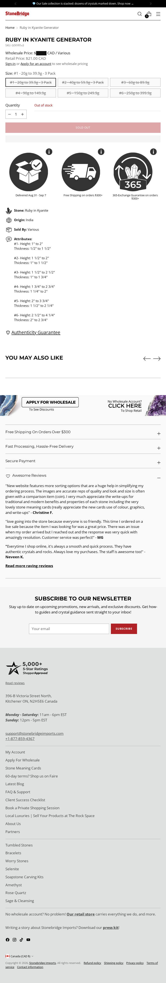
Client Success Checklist (25, 799)
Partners (12, 831)
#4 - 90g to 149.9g (31, 92)
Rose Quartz (15, 892)
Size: (30, 73)
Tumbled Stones (19, 845)
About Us (13, 823)
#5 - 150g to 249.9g (83, 92)
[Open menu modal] (158, 14)
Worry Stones (16, 860)
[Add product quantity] (9, 114)
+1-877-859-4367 (20, 738)
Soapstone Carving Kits (24, 876)
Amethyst (13, 884)
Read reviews (15, 683)
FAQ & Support (17, 791)
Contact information (30, 967)
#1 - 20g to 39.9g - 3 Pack (31, 82)
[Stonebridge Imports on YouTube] (28, 940)
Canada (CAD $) (20, 956)
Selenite (12, 868)
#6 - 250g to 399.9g (135, 92)
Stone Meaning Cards (23, 768)
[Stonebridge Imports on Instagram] (15, 940)
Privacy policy (135, 963)
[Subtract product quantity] (22, 114)
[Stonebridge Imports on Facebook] (8, 940)
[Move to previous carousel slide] (147, 358)
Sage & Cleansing (19, 900)
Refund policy (92, 963)
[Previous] (15, 3)
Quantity (12, 105)
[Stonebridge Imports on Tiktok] (21, 940)
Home (9, 27)
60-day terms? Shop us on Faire (31, 776)
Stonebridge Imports (42, 963)
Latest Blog (14, 783)
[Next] (150, 3)
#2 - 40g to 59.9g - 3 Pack (83, 82)
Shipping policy (113, 963)
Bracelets (13, 852)
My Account (15, 752)
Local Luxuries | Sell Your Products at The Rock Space (50, 815)
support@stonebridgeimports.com (34, 733)
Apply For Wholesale (22, 760)
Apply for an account (36, 63)
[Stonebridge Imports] (17, 13)
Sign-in (10, 63)
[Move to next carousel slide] (157, 358)
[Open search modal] (139, 14)
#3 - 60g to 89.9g (135, 82)
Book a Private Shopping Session (32, 807)
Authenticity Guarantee (35, 332)
